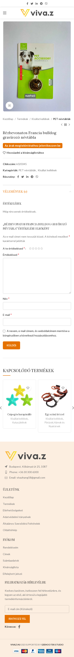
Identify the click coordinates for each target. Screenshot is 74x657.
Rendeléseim (10, 547)
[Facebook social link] (27, 3)
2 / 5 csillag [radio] (33, 248)
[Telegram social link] (41, 3)
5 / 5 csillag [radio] (41, 248)
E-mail (7, 314)
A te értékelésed (14, 248)
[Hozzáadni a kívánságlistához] (27, 388)
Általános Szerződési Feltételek (21, 523)
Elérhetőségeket (13, 510)
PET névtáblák (61, 118)
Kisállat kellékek (41, 118)
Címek (6, 554)
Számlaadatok (11, 560)
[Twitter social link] (31, 3)
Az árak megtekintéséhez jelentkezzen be (33, 145)
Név (6, 298)
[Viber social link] (46, 3)
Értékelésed (11, 254)
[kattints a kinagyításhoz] (9, 105)
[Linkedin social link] (36, 3)
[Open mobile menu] (5, 13)
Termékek (23, 118)
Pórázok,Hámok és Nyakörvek (55, 424)
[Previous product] (62, 125)
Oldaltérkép (10, 530)
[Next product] (69, 125)
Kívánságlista (11, 567)
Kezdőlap (8, 118)
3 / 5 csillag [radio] (36, 248)
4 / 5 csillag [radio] (38, 248)
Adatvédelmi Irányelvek (17, 517)
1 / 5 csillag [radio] (30, 248)
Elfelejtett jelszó (12, 573)
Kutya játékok (19, 422)
